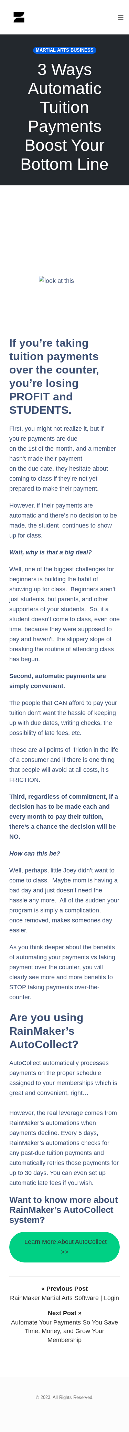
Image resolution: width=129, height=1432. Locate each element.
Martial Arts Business (65, 50)
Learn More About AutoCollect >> (65, 1247)
